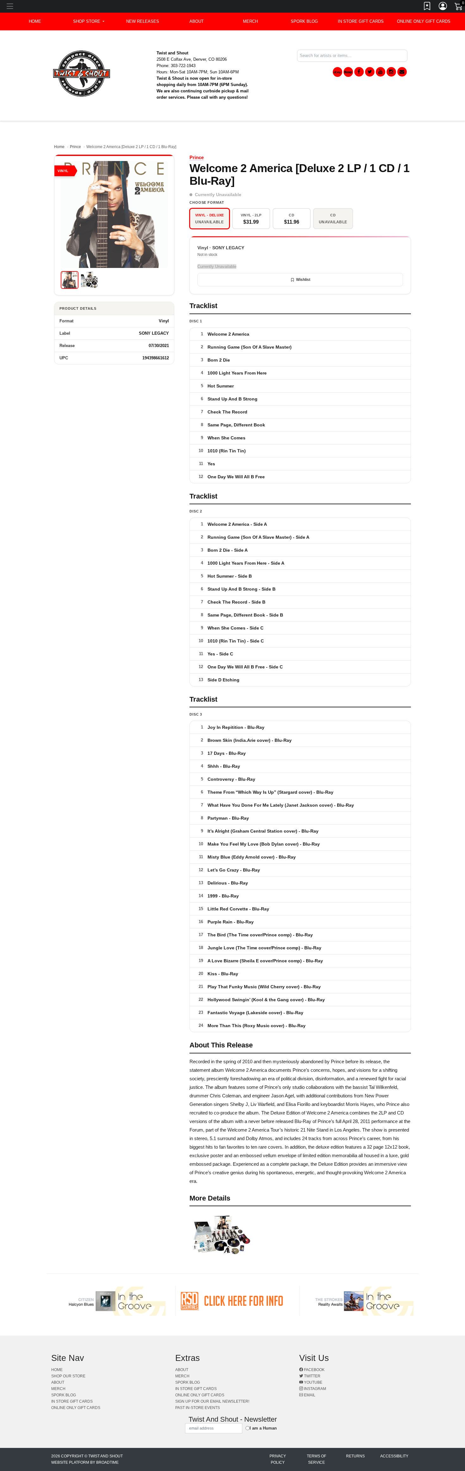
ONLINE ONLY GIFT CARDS (423, 21)
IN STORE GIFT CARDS (361, 21)
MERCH (250, 21)
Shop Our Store (68, 1376)
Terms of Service (316, 1459)
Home (59, 147)
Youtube (312, 1382)
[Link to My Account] (443, 7)
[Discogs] (348, 72)
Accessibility (394, 1456)
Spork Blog (304, 21)
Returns (355, 1456)
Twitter (311, 1376)
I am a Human (263, 1428)
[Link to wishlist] (427, 7)
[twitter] (369, 71)
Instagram (314, 1389)
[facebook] (359, 71)
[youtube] (380, 71)
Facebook (314, 1370)
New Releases (142, 21)
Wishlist (303, 279)
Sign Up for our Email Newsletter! (212, 1401)
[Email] (402, 71)
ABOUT (196, 21)
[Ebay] (337, 72)
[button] (88, 21)
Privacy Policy (278, 1459)
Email (309, 1395)
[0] (459, 7)
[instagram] (391, 71)
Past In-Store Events (197, 1408)
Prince (75, 147)
